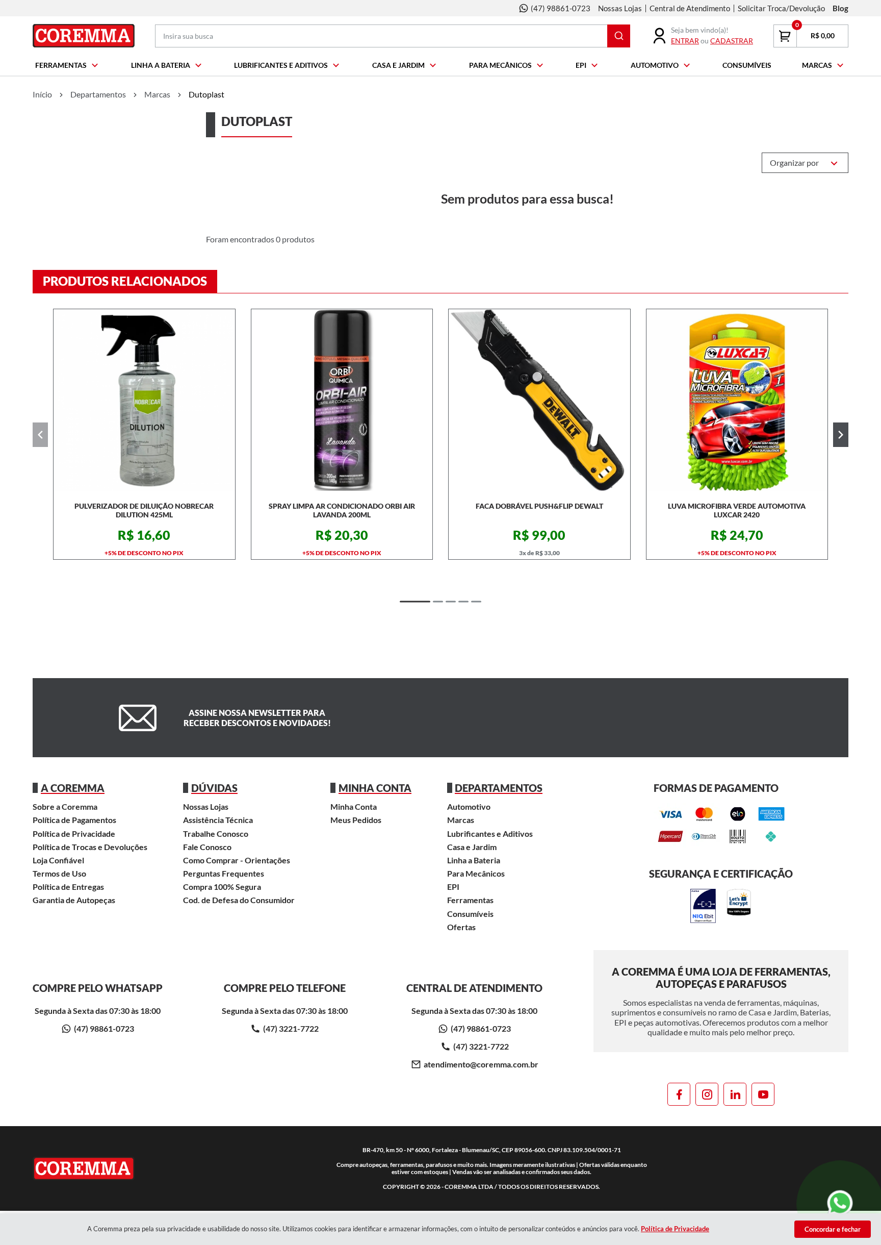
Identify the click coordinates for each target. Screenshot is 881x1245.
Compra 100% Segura (222, 886)
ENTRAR (685, 40)
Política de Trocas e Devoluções (90, 847)
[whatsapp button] (840, 1203)
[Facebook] (678, 1094)
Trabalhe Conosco (215, 833)
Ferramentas (61, 65)
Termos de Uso (59, 873)
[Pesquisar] (618, 35)
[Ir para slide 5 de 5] (476, 602)
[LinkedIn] (734, 1094)
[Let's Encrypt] (739, 907)
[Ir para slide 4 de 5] (463, 602)
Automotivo (655, 65)
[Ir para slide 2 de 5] (438, 602)
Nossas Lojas (620, 8)
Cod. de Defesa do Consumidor (239, 900)
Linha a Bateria (160, 65)
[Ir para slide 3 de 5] (451, 602)
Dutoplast (206, 94)
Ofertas (461, 927)
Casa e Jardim (398, 65)
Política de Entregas (68, 886)
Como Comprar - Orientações (236, 860)
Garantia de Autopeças (74, 900)
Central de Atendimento (690, 8)
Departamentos (98, 94)
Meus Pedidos (355, 820)
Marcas (817, 65)
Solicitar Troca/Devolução (781, 8)
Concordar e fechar (833, 1229)
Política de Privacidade (74, 833)
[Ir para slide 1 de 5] (415, 602)
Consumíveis (746, 65)
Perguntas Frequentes (223, 873)
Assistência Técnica (218, 820)
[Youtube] (763, 1094)
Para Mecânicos (500, 65)
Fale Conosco (207, 847)
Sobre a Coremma (65, 806)
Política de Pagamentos (74, 820)
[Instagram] (706, 1094)
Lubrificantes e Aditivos (281, 65)
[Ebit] (703, 907)
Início (42, 94)
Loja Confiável (58, 860)
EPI (581, 65)
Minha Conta (353, 806)
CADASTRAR (731, 40)
